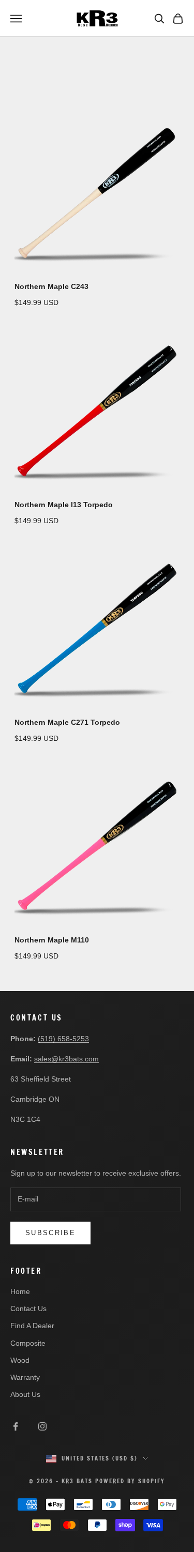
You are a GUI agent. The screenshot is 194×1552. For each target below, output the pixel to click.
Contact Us (28, 1308)
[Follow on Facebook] (15, 1426)
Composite (28, 1343)
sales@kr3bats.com (66, 1059)
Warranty (25, 1377)
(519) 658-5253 (63, 1038)
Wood (19, 1360)
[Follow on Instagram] (42, 1426)
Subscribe (50, 1233)
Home (20, 1291)
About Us (25, 1394)
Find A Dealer (32, 1325)
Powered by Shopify (130, 1481)
